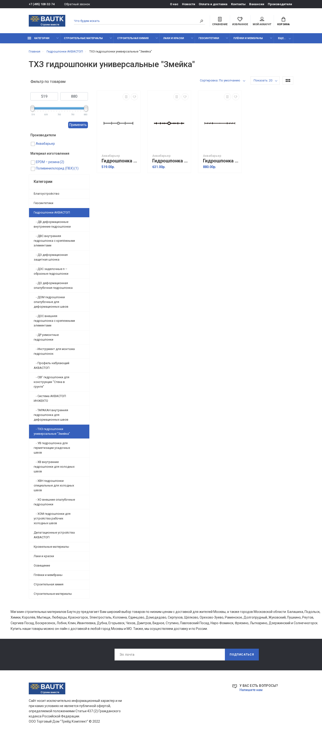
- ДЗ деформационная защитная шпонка (51, 257)
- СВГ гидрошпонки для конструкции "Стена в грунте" (51, 381)
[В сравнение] (126, 96)
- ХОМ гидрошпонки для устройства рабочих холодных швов (52, 518)
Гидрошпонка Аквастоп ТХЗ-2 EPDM (221, 161)
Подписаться (242, 654)
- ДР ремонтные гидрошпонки (46, 337)
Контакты (238, 4)
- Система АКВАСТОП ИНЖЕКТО (50, 398)
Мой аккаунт (262, 24)
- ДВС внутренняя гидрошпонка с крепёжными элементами (54, 240)
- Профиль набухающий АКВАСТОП (51, 365)
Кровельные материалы (51, 546)
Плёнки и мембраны (248, 38)
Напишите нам (251, 690)
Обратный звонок (77, 4)
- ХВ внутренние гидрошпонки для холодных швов (54, 466)
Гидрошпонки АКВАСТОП (52, 212)
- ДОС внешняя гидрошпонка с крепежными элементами (54, 320)
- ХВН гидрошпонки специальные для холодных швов (54, 485)
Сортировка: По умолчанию (220, 80)
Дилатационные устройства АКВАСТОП (54, 535)
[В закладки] (134, 96)
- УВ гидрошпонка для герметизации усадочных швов (52, 447)
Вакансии (256, 4)
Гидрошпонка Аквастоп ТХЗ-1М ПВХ (120, 161)
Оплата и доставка (213, 4)
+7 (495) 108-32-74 (41, 4)
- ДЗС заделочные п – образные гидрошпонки (51, 271)
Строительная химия (133, 38)
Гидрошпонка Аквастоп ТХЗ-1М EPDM (170, 161)
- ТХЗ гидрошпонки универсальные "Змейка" (52, 431)
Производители (280, 4)
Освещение (42, 565)
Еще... (282, 38)
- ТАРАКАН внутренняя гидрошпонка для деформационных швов (51, 414)
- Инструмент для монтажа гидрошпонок (54, 351)
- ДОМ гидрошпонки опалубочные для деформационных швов (51, 301)
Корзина (283, 24)
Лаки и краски (173, 38)
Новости (188, 4)
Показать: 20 (263, 80)
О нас (174, 4)
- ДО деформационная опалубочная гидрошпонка (53, 285)
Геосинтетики (208, 38)
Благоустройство (46, 193)
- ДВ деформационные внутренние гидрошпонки (52, 224)
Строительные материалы (83, 38)
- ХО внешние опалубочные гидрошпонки (54, 502)
